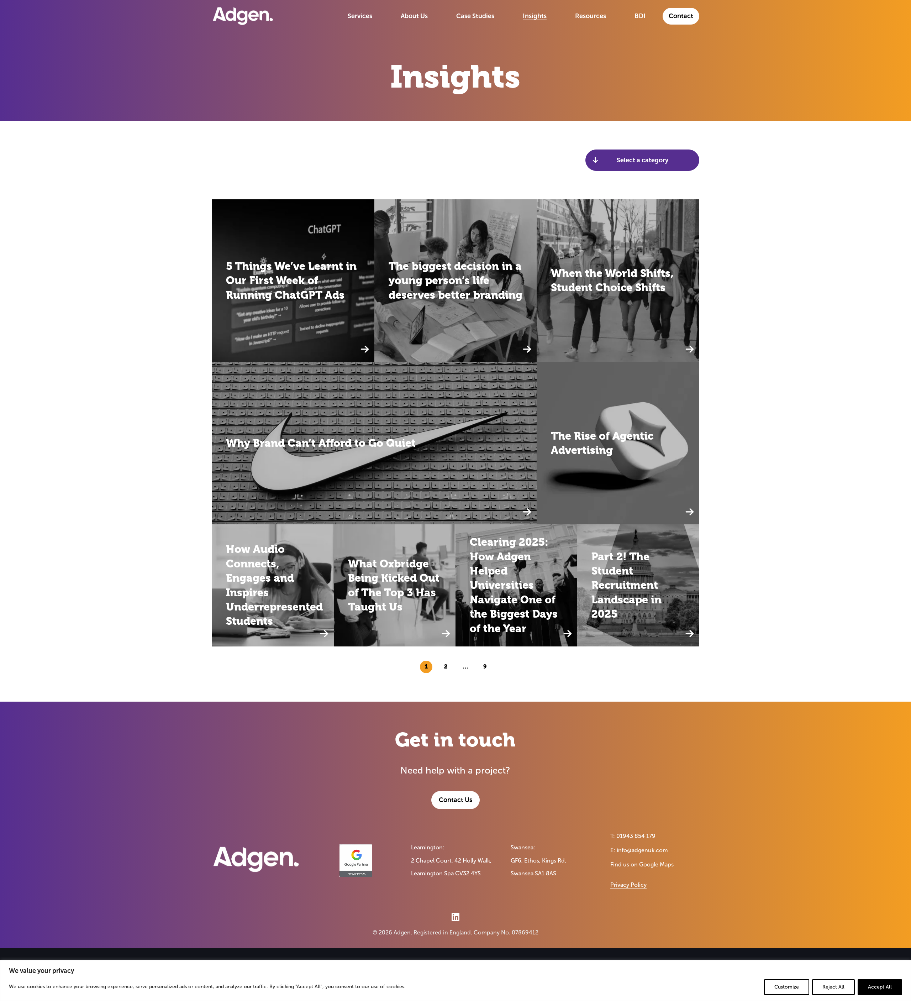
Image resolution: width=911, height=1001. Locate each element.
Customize (786, 987)
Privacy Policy (628, 885)
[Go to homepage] (243, 16)
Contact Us (455, 799)
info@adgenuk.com (642, 850)
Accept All (880, 987)
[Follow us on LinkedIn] (455, 916)
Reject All (833, 987)
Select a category (642, 160)
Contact (681, 16)
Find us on (642, 864)
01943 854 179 (635, 836)
